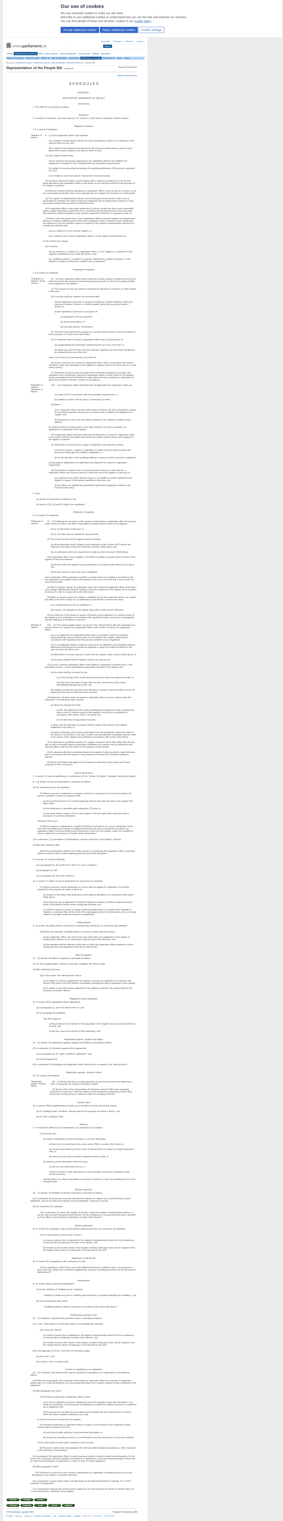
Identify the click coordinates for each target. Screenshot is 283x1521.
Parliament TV (109, 58)
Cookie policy (98, 1516)
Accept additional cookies (79, 30)
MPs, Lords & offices (48, 53)
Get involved (84, 53)
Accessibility (105, 41)
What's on (45, 58)
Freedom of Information (42, 1516)
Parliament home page (24, 63)
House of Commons (15, 58)
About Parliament (68, 53)
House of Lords (32, 58)
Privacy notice (87, 1516)
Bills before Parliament (75, 63)
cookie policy (142, 21)
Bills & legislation (59, 58)
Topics (127, 58)
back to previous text (127, 75)
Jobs (54, 1516)
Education (105, 53)
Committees (74, 58)
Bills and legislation (58, 63)
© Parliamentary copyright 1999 (19, 1512)
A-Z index (9, 1516)
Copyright (77, 1516)
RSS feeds (129, 41)
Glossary (18, 1516)
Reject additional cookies (119, 30)
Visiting (95, 53)
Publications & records (91, 58)
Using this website (65, 1516)
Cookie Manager (109, 1516)
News (119, 58)
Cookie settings (151, 30)
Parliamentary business (26, 53)
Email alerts (118, 41)
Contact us (140, 41)
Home (10, 53)
